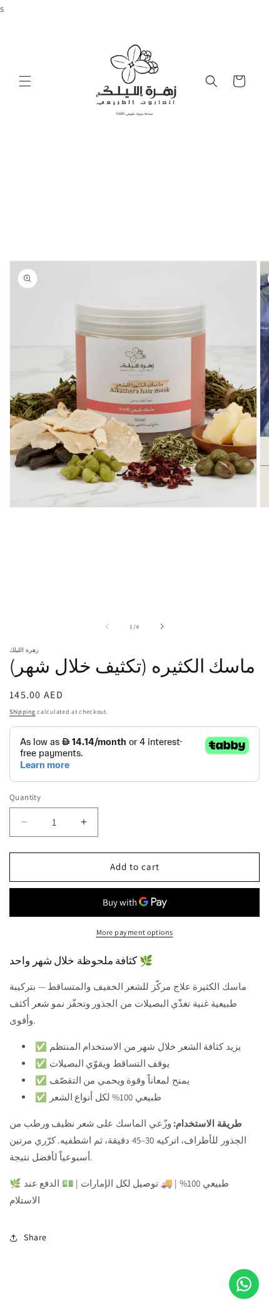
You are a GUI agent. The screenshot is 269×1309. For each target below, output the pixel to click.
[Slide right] (162, 626)
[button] (25, 81)
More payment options (134, 932)
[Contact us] (244, 1284)
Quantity (25, 797)
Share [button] (35, 1237)
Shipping (22, 712)
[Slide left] (107, 626)
